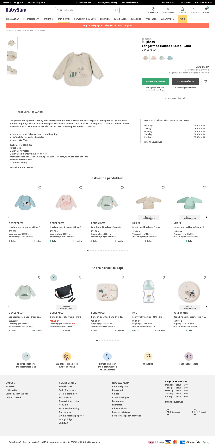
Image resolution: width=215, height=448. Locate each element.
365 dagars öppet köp (108, 2)
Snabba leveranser (130, 2)
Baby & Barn (64, 19)
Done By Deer (149, 50)
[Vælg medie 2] (12, 56)
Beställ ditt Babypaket (13, 2)
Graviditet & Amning (85, 19)
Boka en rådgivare (36, 2)
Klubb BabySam (120, 386)
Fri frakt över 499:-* (84, 2)
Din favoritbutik (202, 2)
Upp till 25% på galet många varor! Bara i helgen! (107, 25)
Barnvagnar (12, 19)
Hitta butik (186, 2)
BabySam (10, 386)
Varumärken (167, 19)
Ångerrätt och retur (69, 401)
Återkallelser (65, 412)
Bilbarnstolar (31, 19)
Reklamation (65, 397)
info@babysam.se (153, 142)
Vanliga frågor (66, 419)
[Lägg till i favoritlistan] (205, 81)
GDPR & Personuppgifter (71, 415)
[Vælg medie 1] (12, 43)
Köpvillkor (64, 404)
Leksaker (105, 19)
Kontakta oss (65, 386)
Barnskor (136, 19)
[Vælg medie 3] (12, 69)
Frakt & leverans (67, 390)
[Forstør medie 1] (78, 69)
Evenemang (118, 401)
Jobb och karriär (14, 397)
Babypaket (117, 390)
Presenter (151, 19)
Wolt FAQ (63, 423)
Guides (115, 393)
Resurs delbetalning (69, 408)
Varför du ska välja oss (17, 393)
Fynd (182, 19)
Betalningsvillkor (68, 393)
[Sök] (116, 10)
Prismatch (117, 404)
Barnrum (48, 19)
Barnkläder (120, 19)
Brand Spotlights (120, 397)
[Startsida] (16, 10)
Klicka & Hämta (120, 408)
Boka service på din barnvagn (126, 415)
